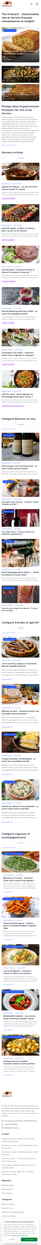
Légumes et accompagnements (13, 68)
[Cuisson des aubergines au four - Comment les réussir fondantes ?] (20, 74)
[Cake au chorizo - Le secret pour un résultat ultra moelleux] (20, 44)
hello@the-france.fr (11, 1128)
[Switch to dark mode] (31, 4)
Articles (5, 1134)
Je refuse (12, 1239)
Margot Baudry (6, 184)
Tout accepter (29, 1239)
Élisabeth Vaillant (7, 350)
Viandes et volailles (9, 198)
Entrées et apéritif (10, 30)
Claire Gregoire (6, 225)
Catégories (7, 1199)
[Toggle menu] (37, 4)
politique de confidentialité (19, 1235)
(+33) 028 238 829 (10, 1124)
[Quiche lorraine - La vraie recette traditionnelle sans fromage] (20, 92)
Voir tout (20, 158)
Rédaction (6, 1180)
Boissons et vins (8, 435)
